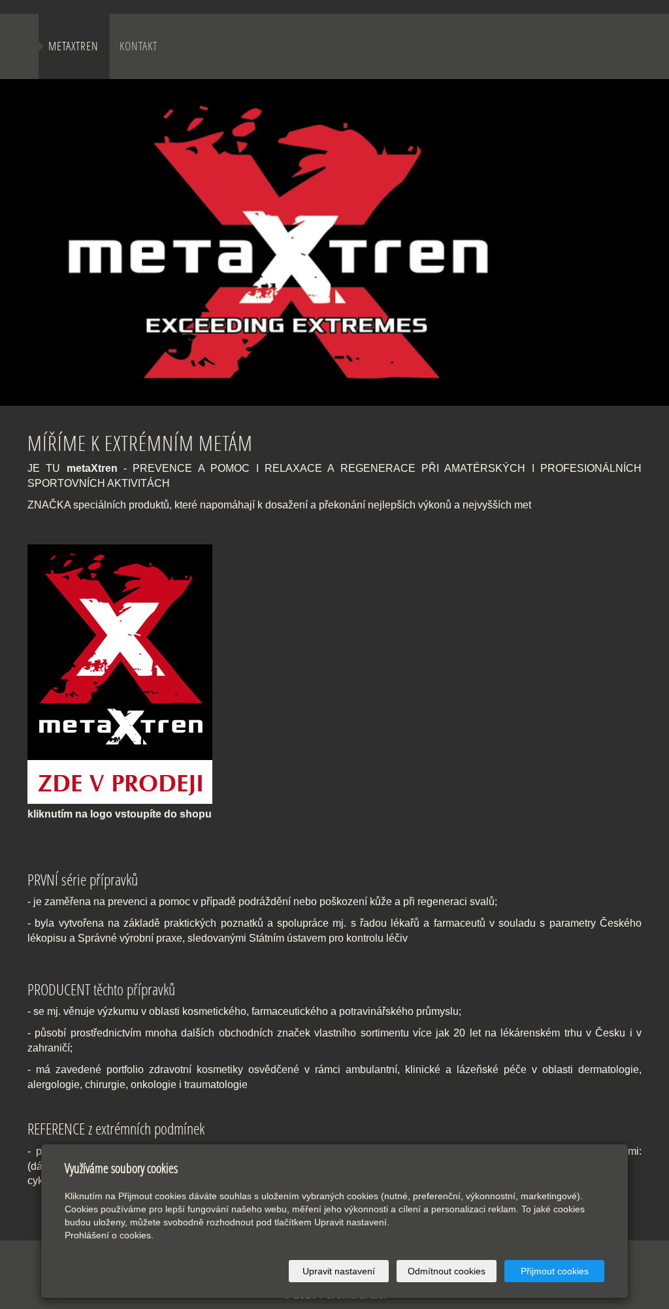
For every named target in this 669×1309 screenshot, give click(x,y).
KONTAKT (138, 46)
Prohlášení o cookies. (109, 1235)
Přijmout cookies (555, 1271)
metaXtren (73, 46)
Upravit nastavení (338, 1271)
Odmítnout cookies (446, 1271)
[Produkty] (124, 669)
